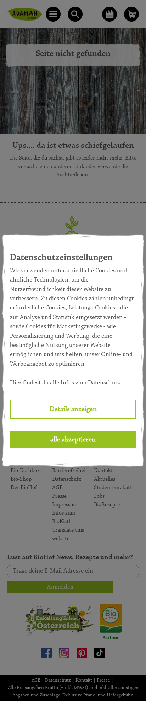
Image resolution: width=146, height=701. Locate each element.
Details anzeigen (73, 409)
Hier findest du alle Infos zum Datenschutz (65, 383)
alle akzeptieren (73, 439)
